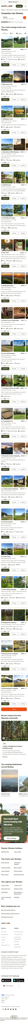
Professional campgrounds (17, 938)
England (16, 9)
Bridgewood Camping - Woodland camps (12, 747)
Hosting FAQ (17, 947)
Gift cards (3, 932)
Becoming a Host (18, 932)
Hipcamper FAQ (5, 945)
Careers (3, 940)
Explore (3, 9)
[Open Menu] (25, 6)
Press (2, 942)
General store (4, 934)
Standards (16, 944)
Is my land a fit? (18, 934)
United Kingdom (9, 9)
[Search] (24, 17)
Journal (3, 937)
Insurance (16, 941)
